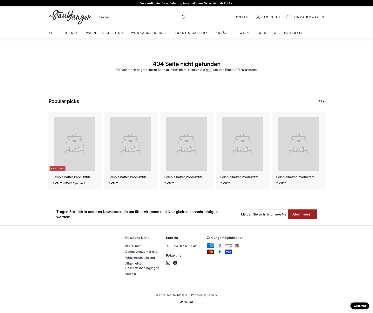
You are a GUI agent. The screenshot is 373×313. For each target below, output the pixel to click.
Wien (244, 32)
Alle (321, 101)
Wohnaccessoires (149, 32)
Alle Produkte (288, 32)
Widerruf (186, 302)
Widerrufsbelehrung (140, 257)
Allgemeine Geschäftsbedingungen (142, 266)
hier (209, 70)
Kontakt (242, 17)
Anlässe (224, 32)
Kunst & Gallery (191, 32)
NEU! (53, 32)
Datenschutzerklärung (141, 251)
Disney (71, 32)
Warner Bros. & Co (104, 32)
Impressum (133, 246)
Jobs (261, 32)
